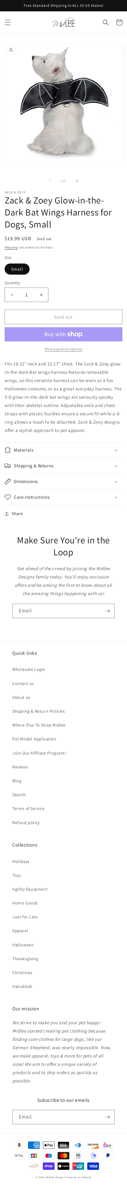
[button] (7, 22)
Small (17, 269)
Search (19, 794)
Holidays (21, 861)
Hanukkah (22, 986)
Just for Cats (25, 917)
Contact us (23, 683)
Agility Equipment (30, 889)
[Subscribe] (107, 611)
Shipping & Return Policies (38, 711)
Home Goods (25, 903)
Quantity (12, 282)
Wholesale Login (28, 669)
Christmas (22, 972)
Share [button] (17, 513)
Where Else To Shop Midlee (39, 725)
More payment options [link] (64, 349)
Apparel (20, 930)
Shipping (11, 247)
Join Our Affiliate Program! (39, 753)
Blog (16, 780)
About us (21, 697)
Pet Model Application (34, 739)
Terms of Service (28, 808)
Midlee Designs (55, 1177)
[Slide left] (50, 180)
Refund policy (26, 822)
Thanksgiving (25, 958)
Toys (16, 875)
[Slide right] (77, 180)
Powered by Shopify (78, 1177)
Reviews (20, 767)
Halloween (23, 945)
